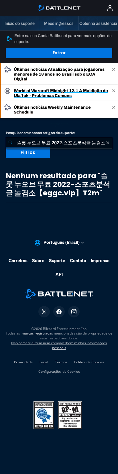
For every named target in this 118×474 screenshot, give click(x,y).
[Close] (113, 74)
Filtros (28, 152)
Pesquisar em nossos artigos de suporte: (40, 133)
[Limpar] (107, 143)
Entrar (59, 53)
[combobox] (59, 143)
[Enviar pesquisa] (10, 143)
